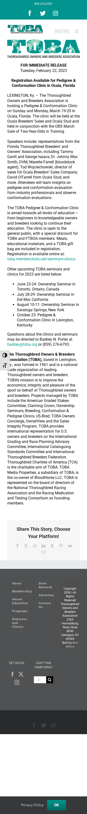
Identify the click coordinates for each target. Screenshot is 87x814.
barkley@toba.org (22, 344)
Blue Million (72, 644)
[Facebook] (12, 674)
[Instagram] (16, 682)
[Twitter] (21, 674)
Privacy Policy (32, 805)
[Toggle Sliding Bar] (62, 31)
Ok (56, 805)
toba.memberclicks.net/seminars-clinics (41, 259)
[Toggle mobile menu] (77, 31)
